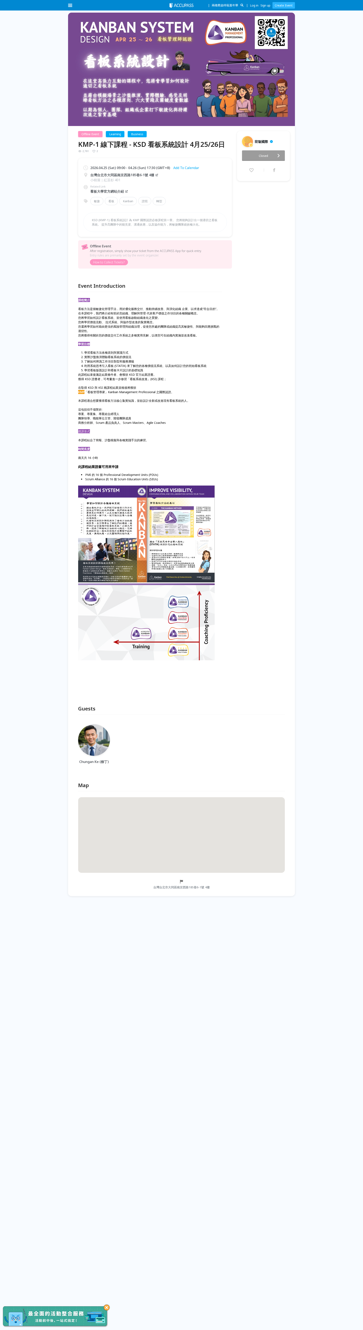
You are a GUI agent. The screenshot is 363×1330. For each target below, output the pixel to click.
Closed (263, 156)
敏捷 (97, 201)
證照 (145, 201)
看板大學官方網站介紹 (107, 191)
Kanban (128, 201)
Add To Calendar (186, 167)
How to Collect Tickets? (109, 262)
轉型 (159, 201)
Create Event (284, 5)
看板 (111, 201)
